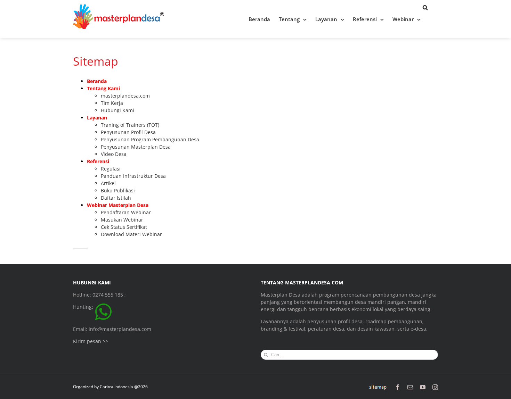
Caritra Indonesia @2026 (124, 387)
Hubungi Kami (117, 110)
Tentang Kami (103, 88)
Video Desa (114, 154)
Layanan (97, 117)
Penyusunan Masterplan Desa (136, 146)
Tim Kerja (112, 103)
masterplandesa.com (125, 95)
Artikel (108, 183)
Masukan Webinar (122, 219)
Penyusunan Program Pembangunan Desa (150, 139)
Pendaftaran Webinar (126, 212)
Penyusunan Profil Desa (128, 132)
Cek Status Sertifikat (124, 227)
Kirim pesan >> (90, 341)
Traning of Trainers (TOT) (130, 125)
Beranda (97, 81)
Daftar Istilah (116, 197)
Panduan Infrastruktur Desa (133, 176)
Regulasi (111, 168)
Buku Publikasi (118, 190)
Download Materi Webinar (131, 234)
